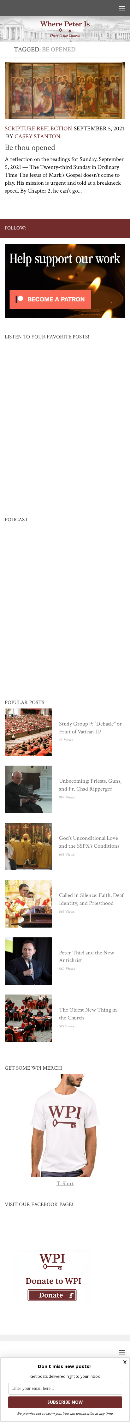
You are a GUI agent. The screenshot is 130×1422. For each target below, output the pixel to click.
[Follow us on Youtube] (91, 228)
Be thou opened (30, 147)
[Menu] (122, 8)
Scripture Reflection (38, 129)
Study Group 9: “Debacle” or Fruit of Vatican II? (90, 728)
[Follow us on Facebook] (71, 228)
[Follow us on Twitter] (81, 228)
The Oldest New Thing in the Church (88, 1014)
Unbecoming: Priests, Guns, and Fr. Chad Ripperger (90, 785)
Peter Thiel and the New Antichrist (86, 957)
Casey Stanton (37, 136)
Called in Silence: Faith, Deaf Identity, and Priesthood (91, 899)
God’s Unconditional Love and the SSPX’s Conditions (89, 842)
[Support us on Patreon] (121, 228)
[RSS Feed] (101, 228)
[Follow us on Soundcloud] (111, 228)
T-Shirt (65, 1183)
